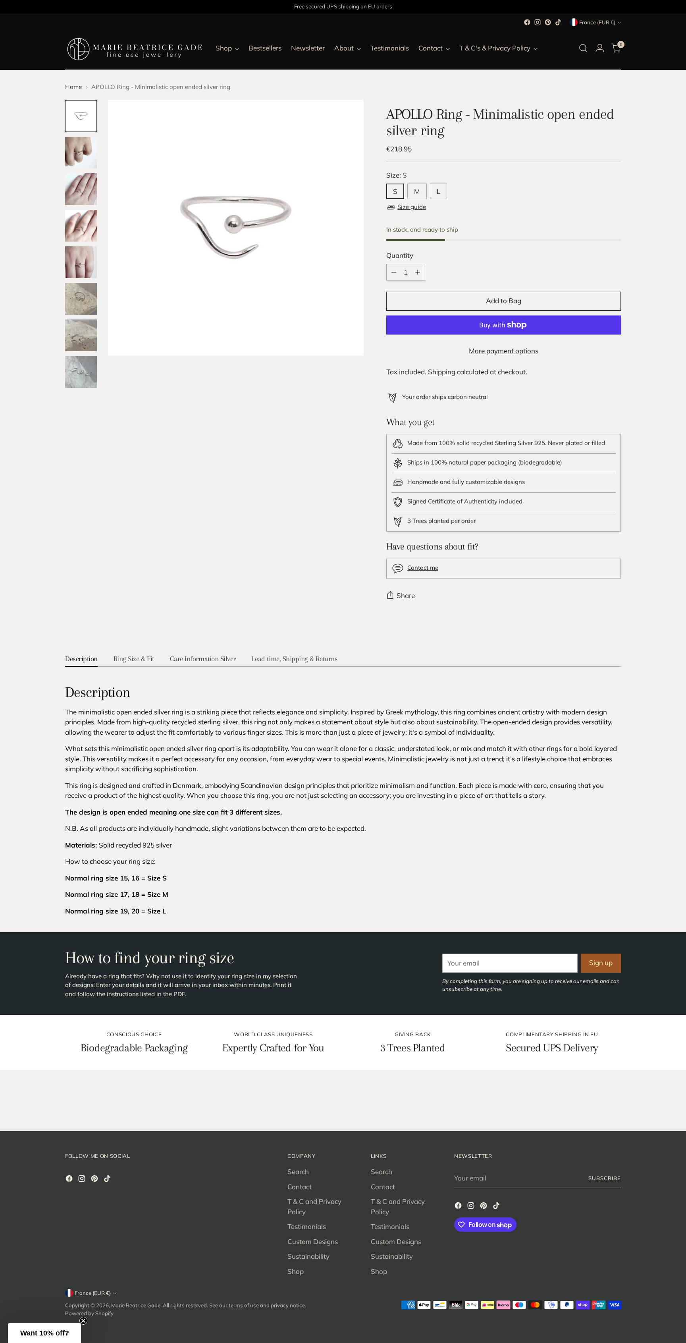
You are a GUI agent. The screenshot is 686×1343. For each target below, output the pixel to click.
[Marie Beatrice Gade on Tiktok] (558, 22)
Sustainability (308, 1256)
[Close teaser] (83, 1321)
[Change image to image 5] (81, 262)
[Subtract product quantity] (394, 272)
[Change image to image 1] (81, 116)
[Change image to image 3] (81, 189)
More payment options (503, 350)
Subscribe (604, 1178)
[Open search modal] (583, 48)
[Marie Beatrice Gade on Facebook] (527, 22)
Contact (299, 1186)
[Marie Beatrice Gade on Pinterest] (547, 22)
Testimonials (306, 1226)
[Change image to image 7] (81, 335)
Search (298, 1171)
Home (73, 87)
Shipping (441, 372)
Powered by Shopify (89, 1313)
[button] (44, 1333)
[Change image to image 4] (81, 226)
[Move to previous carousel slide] (596, 1104)
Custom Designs (312, 1241)
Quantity (399, 255)
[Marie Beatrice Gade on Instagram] (537, 22)
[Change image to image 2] (81, 152)
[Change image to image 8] (81, 372)
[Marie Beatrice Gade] (134, 48)
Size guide (411, 207)
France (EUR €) (597, 22)
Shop (295, 1271)
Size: (396, 175)
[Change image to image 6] (81, 299)
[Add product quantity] (417, 272)
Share (406, 595)
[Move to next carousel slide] (614, 1104)
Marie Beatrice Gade (135, 1305)
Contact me (422, 567)
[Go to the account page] (600, 48)
